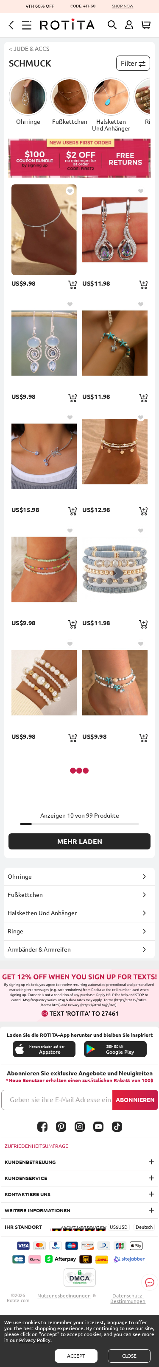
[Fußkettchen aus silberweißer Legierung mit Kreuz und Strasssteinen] (44, 229)
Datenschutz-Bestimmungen (127, 1298)
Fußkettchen (25, 894)
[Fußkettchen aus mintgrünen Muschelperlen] (115, 682)
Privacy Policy (34, 1340)
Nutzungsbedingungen (64, 1295)
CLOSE (129, 1356)
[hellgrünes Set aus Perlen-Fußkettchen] (44, 569)
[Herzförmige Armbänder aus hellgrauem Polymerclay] (115, 569)
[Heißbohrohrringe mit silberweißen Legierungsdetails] (44, 343)
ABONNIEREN (135, 1100)
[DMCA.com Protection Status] (80, 1278)
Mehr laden (79, 841)
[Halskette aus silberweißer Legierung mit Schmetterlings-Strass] (44, 456)
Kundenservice (26, 1178)
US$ (114, 1227)
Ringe (15, 931)
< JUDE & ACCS (29, 48)
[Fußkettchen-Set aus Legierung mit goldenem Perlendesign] (115, 456)
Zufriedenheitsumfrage (36, 1146)
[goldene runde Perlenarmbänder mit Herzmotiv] (44, 682)
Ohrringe (20, 876)
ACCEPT (76, 1356)
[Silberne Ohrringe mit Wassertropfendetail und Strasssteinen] (115, 229)
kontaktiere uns (27, 1194)
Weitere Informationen (37, 1210)
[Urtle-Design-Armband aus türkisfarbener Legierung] (115, 343)
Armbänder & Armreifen (39, 949)
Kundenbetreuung (30, 1162)
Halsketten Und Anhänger (42, 913)
